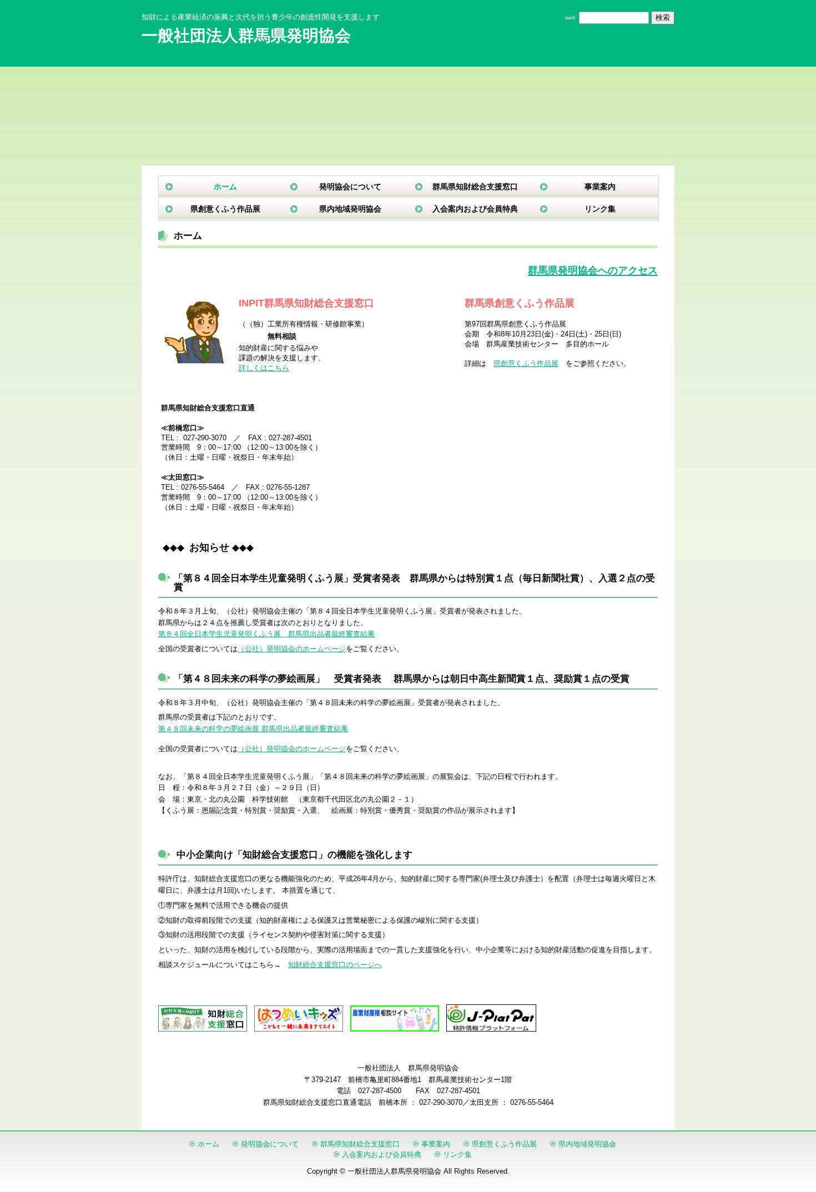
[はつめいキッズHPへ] (298, 1029)
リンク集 (600, 208)
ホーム (225, 186)
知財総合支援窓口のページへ (335, 964)
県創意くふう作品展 (225, 208)
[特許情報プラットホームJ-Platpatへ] (491, 1029)
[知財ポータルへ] (202, 1029)
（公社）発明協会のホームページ (292, 649)
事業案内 (600, 186)
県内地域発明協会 (350, 208)
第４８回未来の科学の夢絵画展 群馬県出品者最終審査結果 (253, 729)
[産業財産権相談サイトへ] (394, 1029)
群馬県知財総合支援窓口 (475, 186)
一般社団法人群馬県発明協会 (246, 35)
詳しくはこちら (264, 368)
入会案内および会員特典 (475, 208)
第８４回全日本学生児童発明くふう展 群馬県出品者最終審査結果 (266, 634)
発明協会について (350, 186)
